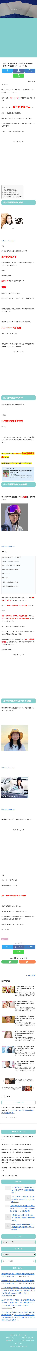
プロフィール (9, 1338)
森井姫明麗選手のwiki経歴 (11, 194)
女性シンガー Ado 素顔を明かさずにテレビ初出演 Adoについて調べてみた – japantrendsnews (18, 1305)
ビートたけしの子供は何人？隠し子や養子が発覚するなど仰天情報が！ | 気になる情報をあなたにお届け (18, 1317)
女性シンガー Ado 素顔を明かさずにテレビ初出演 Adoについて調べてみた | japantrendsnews (18, 1293)
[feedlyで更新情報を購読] (9, 962)
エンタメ (5, 939)
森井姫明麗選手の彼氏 (10, 190)
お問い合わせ (9, 1340)
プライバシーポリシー (27, 1340)
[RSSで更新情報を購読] (27, 962)
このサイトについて (27, 1338)
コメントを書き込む (18, 1102)
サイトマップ (18, 1343)
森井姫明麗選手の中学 (10, 192)
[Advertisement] (18, 38)
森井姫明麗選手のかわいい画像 (13, 196)
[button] (33, 1261)
